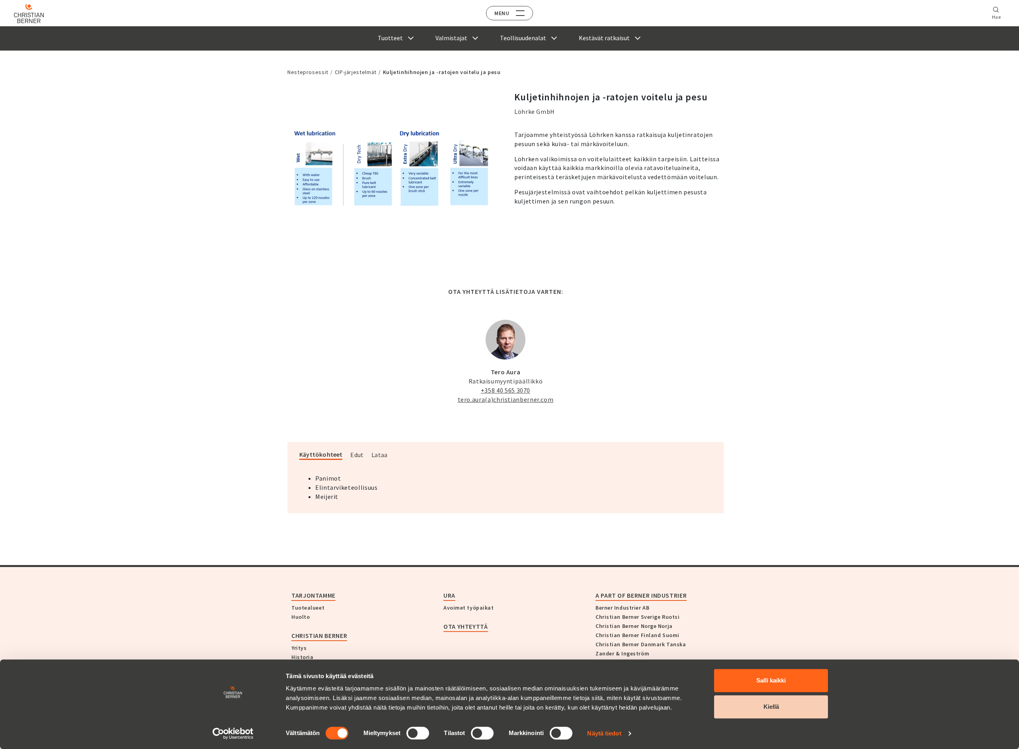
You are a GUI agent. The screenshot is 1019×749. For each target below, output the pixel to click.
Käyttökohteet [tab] (320, 454)
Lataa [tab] (379, 455)
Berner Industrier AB (622, 607)
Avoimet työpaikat (468, 607)
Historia (302, 657)
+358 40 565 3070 (505, 390)
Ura (449, 595)
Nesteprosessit (307, 72)
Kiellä (771, 706)
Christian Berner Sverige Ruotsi (637, 616)
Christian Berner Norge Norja (634, 626)
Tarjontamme (313, 595)
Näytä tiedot (604, 733)
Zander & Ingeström (622, 653)
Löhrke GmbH (534, 111)
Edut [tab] (356, 455)
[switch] (417, 733)
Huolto (300, 616)
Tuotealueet (307, 607)
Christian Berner (319, 635)
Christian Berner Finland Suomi (637, 635)
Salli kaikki (771, 680)
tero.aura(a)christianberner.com (506, 399)
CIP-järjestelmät (356, 72)
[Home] (29, 13)
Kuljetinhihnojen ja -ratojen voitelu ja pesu (442, 72)
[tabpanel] (392, 169)
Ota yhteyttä (465, 626)
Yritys (298, 647)
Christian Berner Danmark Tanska (640, 644)
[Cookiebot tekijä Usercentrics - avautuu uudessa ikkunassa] (233, 733)
